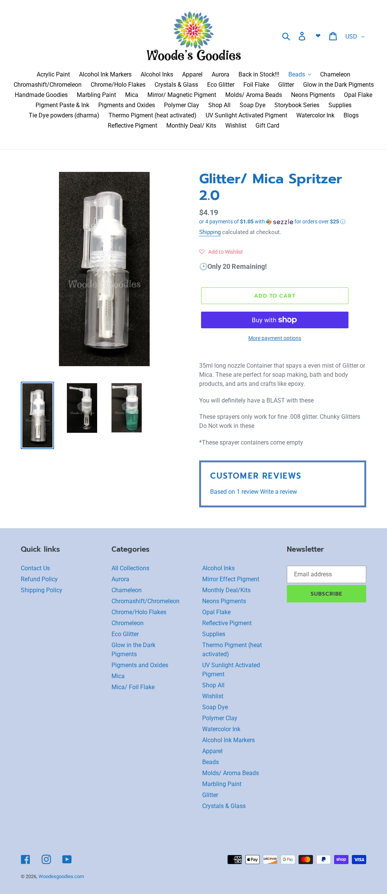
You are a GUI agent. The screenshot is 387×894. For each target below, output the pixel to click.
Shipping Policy (41, 590)
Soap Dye (215, 707)
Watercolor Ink (221, 729)
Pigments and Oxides (139, 665)
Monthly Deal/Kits (226, 590)
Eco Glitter (125, 634)
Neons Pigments (224, 601)
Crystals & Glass (224, 806)
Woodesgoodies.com (61, 876)
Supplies (213, 634)
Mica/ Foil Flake (133, 687)
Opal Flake (216, 612)
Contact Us (35, 568)
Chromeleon (127, 623)
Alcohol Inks (218, 568)
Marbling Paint (221, 784)
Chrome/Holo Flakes (138, 612)
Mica (118, 676)
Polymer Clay (219, 718)
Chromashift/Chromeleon (145, 601)
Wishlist (212, 696)
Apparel (212, 751)
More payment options (274, 338)
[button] (282, 221)
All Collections (130, 568)
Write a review (278, 491)
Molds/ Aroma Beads (230, 773)
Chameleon (126, 590)
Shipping (210, 232)
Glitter (210, 795)
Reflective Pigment (227, 623)
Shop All (213, 685)
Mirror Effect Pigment (230, 579)
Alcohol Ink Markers (228, 740)
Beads (210, 762)
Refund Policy (39, 579)
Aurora (120, 579)
